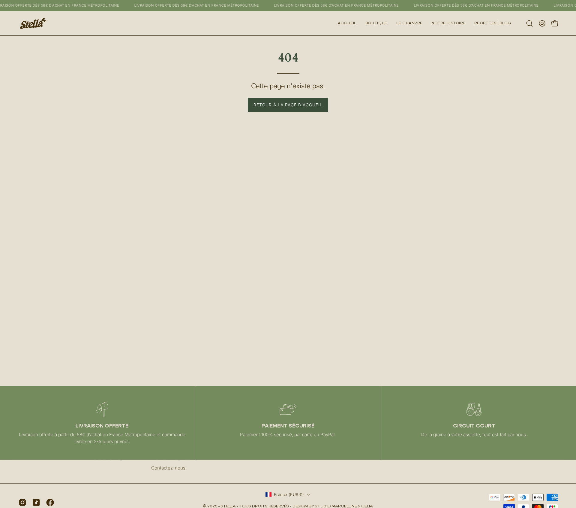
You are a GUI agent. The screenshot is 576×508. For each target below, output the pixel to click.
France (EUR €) (289, 494)
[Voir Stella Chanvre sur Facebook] (50, 502)
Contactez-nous (168, 467)
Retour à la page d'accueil (288, 104)
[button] (409, 23)
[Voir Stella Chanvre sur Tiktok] (36, 502)
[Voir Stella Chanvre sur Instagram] (22, 502)
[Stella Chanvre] (33, 23)
